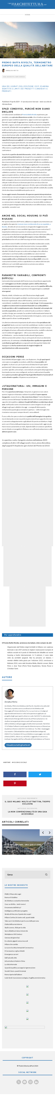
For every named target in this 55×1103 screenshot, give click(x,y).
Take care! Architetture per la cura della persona (22, 921)
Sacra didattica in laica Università (16, 931)
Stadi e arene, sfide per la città (15, 928)
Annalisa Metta (12, 70)
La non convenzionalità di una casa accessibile (27, 812)
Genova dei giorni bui (12, 938)
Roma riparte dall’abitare (13, 974)
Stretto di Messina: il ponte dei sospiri (18, 914)
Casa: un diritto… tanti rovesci (15, 904)
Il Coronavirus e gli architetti (15, 951)
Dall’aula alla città (11, 958)
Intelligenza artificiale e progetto (16, 911)
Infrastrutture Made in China (15, 961)
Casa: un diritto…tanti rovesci (14, 76)
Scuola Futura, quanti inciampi (15, 971)
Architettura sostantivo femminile (17, 901)
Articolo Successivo (27, 808)
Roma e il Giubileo (11, 897)
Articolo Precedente (27, 798)
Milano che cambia (11, 944)
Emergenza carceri (11, 954)
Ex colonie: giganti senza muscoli (16, 941)
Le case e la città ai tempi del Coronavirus (19, 948)
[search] (46, 875)
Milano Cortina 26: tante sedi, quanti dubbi (19, 917)
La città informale (11, 964)
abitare (7, 762)
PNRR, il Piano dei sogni (13, 894)
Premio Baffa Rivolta (29, 115)
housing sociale (20, 762)
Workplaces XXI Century (13, 934)
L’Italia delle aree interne (13, 924)
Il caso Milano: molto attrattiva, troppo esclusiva (27, 802)
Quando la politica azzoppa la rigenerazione (20, 968)
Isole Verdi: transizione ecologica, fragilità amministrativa (25, 978)
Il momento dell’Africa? (13, 907)
